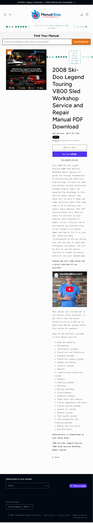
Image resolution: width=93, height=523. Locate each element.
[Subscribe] (46, 485)
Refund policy (49, 515)
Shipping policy (80, 517)
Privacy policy (64, 515)
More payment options (69, 160)
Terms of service (80, 515)
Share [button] (57, 457)
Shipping (55, 140)
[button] (5, 14)
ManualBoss (20, 515)
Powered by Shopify (33, 515)
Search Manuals (81, 42)
